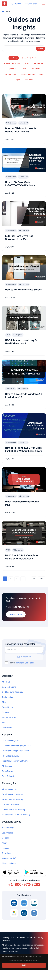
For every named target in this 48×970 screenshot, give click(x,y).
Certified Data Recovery (12, 692)
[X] (28, 964)
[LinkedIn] (19, 964)
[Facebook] (14, 964)
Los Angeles (7, 833)
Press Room (7, 707)
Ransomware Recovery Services (16, 746)
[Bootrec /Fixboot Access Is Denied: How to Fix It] (24, 119)
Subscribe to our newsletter (20, 644)
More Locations (9, 863)
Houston (5, 848)
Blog (4, 702)
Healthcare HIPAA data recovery (16, 815)
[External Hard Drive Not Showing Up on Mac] (24, 226)
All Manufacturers (9, 789)
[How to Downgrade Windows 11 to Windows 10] (24, 384)
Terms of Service (15, 957)
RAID (24, 69)
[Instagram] (24, 964)
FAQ (4, 722)
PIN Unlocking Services (12, 756)
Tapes (18, 80)
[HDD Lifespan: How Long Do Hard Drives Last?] (24, 330)
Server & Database (28, 74)
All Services (7, 766)
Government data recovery (13, 809)
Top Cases (29, 80)
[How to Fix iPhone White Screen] (24, 278)
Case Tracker (7, 771)
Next (41, 579)
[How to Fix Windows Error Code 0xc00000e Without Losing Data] (24, 438)
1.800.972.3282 (17, 607)
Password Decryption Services (15, 751)
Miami (5, 843)
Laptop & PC (12, 69)
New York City (8, 828)
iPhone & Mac (39, 63)
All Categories (11, 123)
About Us (6, 682)
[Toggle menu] (43, 3)
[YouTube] (33, 964)
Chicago (5, 838)
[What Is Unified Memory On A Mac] (24, 492)
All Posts (13, 58)
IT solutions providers (11, 804)
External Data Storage (12, 63)
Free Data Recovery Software (15, 761)
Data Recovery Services (12, 741)
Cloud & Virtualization (30, 58)
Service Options (9, 687)
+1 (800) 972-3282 (24, 884)
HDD (27, 63)
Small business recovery (12, 794)
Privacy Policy (5, 957)
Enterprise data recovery (12, 799)
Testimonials (7, 697)
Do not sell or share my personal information (34, 957)
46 (34, 579)
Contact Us (7, 727)
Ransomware (35, 69)
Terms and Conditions (24, 663)
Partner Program (9, 717)
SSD (41, 74)
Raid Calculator (9, 776)
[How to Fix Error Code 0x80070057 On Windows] (24, 172)
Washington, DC (9, 858)
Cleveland (6, 853)
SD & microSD (10, 74)
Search (40, 49)
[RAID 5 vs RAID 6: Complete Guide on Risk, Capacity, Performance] (24, 546)
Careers (5, 712)
